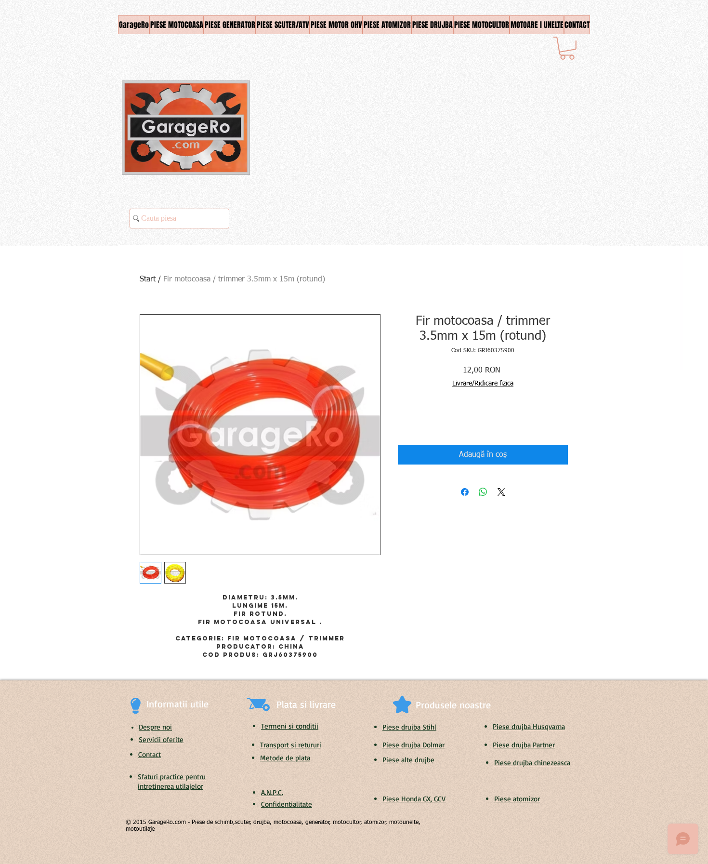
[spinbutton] (419, 420)
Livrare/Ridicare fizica (482, 383)
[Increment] (434, 420)
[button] (567, 48)
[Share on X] (501, 492)
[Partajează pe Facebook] (465, 492)
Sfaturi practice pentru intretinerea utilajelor (172, 781)
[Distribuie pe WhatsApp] (483, 492)
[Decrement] (405, 420)
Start (148, 279)
